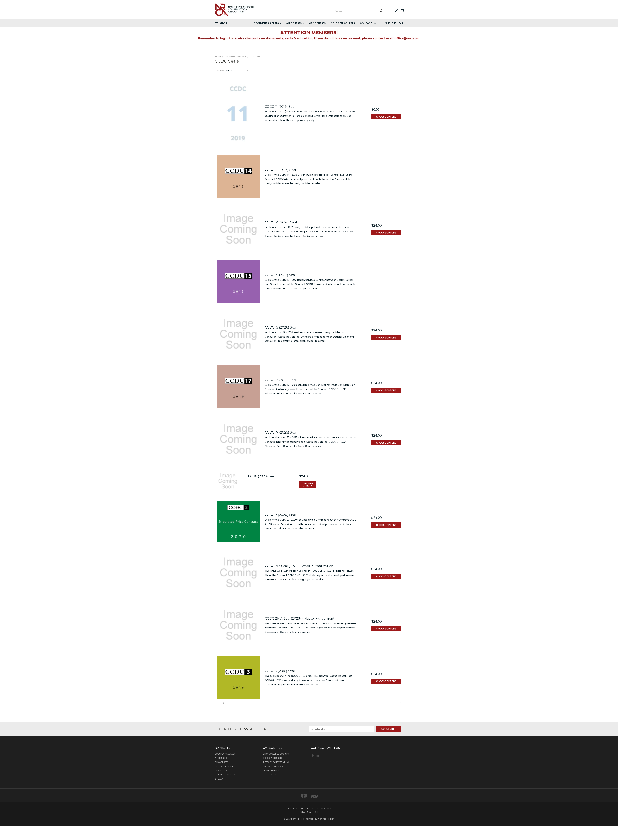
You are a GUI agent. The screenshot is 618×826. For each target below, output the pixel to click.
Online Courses (271, 770)
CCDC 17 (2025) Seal (281, 432)
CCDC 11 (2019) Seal (280, 107)
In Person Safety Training (276, 762)
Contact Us (368, 23)
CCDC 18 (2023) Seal (260, 476)
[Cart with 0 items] (402, 10)
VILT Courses (269, 774)
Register (230, 774)
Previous (609, 816)
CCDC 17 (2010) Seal (280, 380)
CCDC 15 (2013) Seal (280, 275)
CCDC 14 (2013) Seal (280, 170)
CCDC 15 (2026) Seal (281, 327)
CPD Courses (317, 23)
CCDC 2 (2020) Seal (280, 515)
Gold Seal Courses (343, 23)
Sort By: (220, 70)
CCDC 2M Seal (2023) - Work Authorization (299, 566)
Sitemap (219, 779)
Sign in (218, 774)
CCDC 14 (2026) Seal (281, 222)
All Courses (294, 23)
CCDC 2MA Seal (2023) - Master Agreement (300, 618)
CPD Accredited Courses (276, 753)
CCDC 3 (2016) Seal (280, 671)
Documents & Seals (266, 23)
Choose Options (386, 116)
